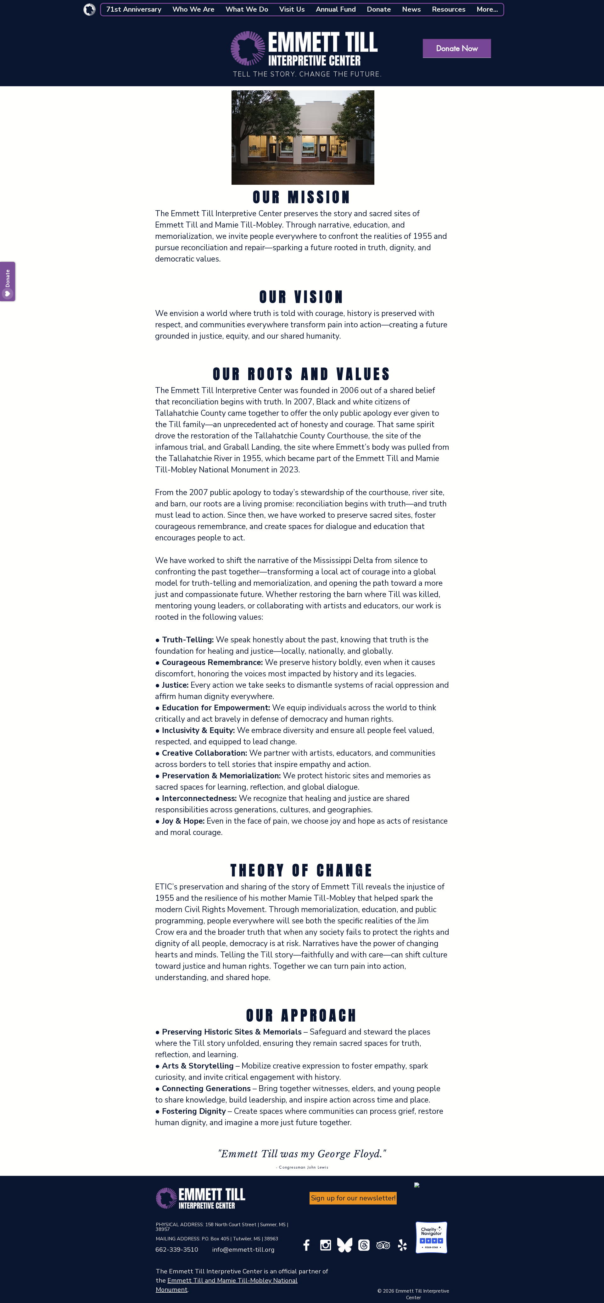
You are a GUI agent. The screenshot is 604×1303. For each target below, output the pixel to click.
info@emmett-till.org (243, 1249)
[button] (134, 9)
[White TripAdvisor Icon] (383, 1245)
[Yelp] (402, 1245)
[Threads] (364, 1245)
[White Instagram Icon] (325, 1245)
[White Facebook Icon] (306, 1245)
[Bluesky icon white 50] (344, 1245)
